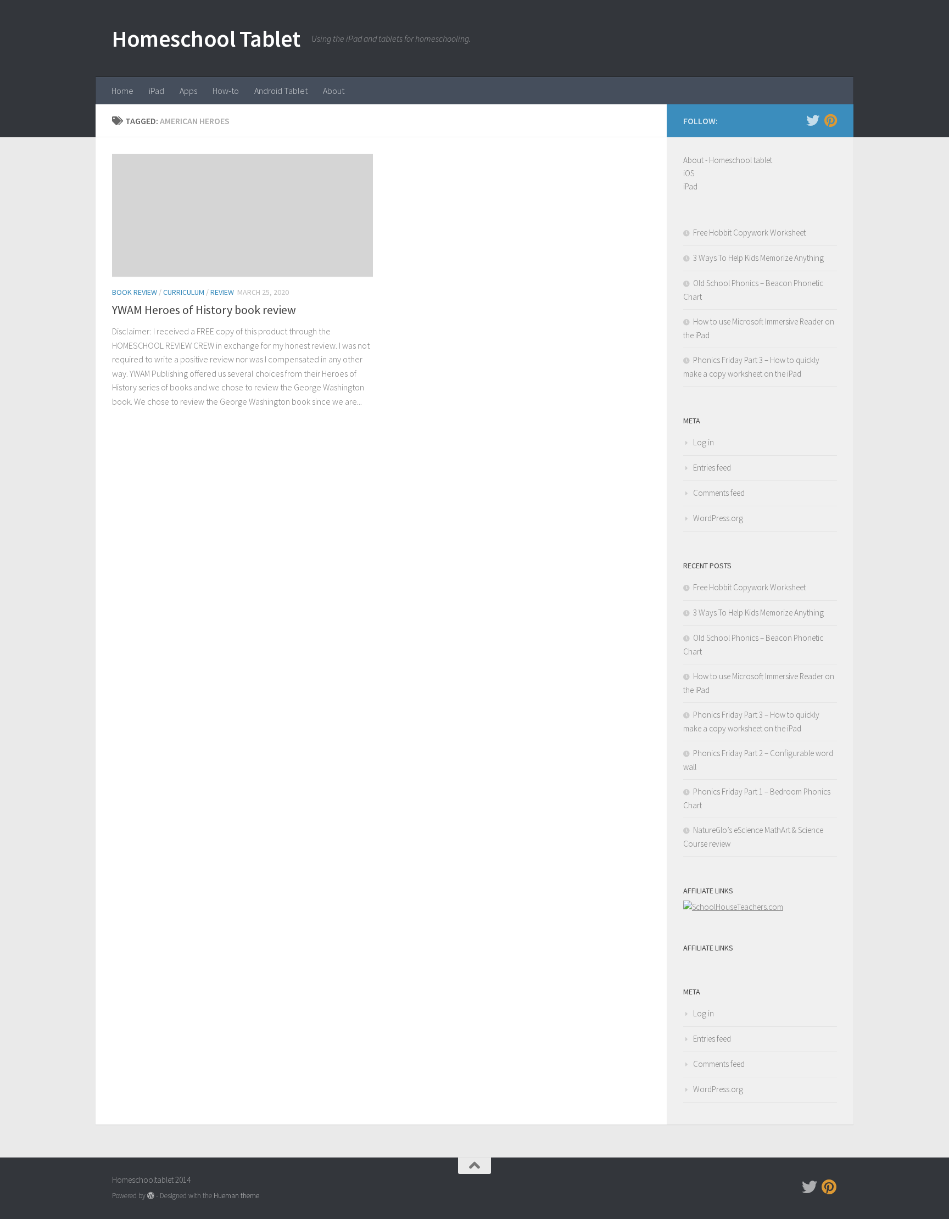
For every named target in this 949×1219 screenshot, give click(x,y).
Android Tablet (281, 90)
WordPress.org (718, 518)
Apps (188, 90)
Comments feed (719, 493)
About (333, 90)
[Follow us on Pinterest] (830, 120)
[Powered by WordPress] (150, 1195)
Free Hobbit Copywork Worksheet (749, 232)
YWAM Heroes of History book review (204, 309)
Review (222, 292)
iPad (156, 90)
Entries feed (712, 467)
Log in (703, 442)
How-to (226, 90)
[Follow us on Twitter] (812, 120)
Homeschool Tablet (206, 38)
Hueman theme (236, 1195)
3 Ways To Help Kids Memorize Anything (758, 258)
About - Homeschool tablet (727, 160)
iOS (688, 173)
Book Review (134, 292)
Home (122, 90)
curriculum (183, 292)
